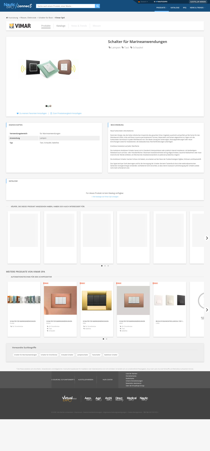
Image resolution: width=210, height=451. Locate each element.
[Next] (206, 238)
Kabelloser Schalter (110, 355)
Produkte (160, 8)
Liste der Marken (131, 374)
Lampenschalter (82, 355)
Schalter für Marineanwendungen (25, 355)
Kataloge (175, 8)
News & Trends (197, 8)
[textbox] (65, 6)
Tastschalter (96, 355)
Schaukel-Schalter (67, 355)
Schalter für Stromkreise (49, 355)
